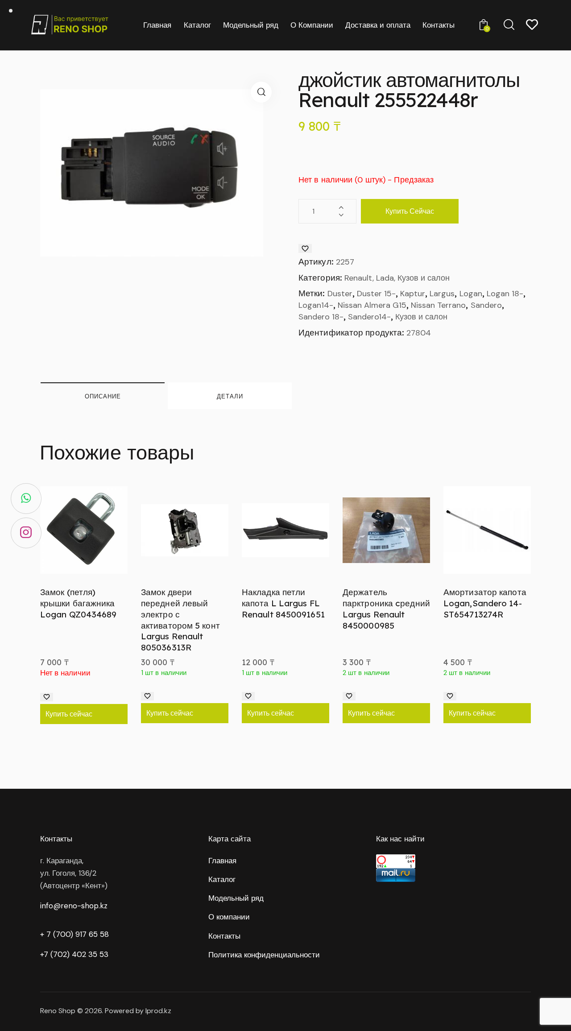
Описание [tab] (103, 396)
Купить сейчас (409, 211)
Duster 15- (376, 293)
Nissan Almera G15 (372, 305)
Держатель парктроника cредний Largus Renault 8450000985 (386, 608)
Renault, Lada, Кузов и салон (397, 278)
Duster (339, 293)
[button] (261, 92)
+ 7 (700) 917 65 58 (74, 934)
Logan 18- (505, 293)
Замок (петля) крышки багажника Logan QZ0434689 (78, 603)
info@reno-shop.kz (74, 906)
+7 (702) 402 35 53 (74, 954)
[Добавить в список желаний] (305, 248)
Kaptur (412, 293)
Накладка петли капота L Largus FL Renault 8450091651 (283, 603)
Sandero (486, 305)
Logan (470, 293)
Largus (442, 293)
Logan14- (315, 305)
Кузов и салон (421, 316)
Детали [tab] (230, 396)
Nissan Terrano (438, 305)
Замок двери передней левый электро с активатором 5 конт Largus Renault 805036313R (180, 620)
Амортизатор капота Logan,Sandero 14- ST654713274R (484, 603)
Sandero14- (369, 316)
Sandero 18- (320, 316)
